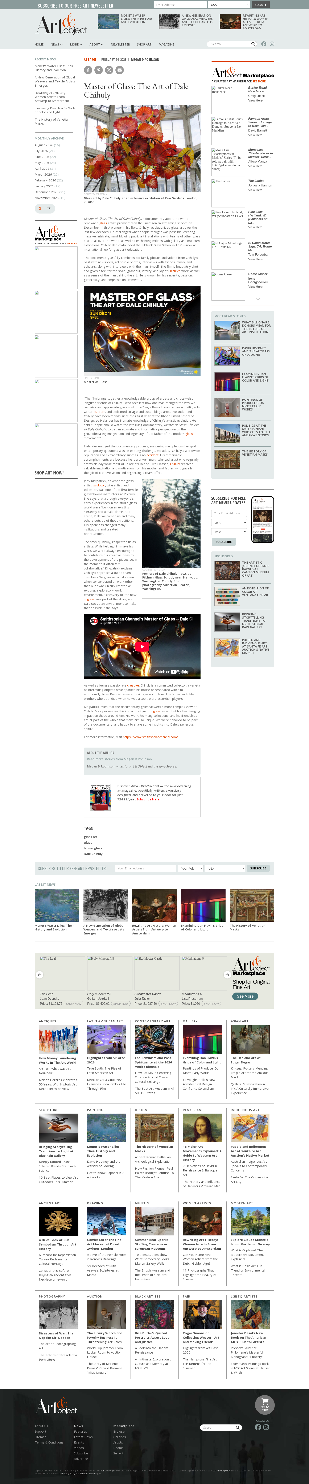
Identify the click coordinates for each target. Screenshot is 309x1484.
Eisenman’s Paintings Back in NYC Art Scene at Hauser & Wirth (250, 1368)
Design (141, 1110)
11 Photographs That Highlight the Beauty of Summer (199, 1274)
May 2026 (42, 162)
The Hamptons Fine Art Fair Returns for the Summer (200, 1363)
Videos (79, 1448)
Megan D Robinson (145, 59)
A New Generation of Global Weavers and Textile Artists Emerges (197, 20)
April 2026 (42, 168)
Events (79, 1442)
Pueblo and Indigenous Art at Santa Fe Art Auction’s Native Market (255, 646)
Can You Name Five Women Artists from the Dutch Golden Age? (200, 1258)
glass (88, 842)
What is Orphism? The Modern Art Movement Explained (247, 1254)
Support (40, 1431)
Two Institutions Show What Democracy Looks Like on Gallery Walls (152, 1258)
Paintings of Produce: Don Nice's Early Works (253, 404)
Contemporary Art (153, 1021)
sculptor (99, 485)
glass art (91, 837)
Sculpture (48, 1110)
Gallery (190, 1021)
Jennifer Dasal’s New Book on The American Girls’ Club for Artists (248, 1337)
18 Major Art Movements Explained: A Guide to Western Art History (202, 1153)
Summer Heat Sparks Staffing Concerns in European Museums (151, 1244)
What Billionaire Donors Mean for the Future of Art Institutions (256, 327)
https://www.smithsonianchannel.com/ (150, 737)
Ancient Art (50, 1203)
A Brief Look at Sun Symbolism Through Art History (58, 1244)
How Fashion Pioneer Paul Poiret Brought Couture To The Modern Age (154, 1172)
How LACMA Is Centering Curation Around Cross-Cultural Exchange (153, 1077)
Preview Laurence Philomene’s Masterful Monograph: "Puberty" (247, 1352)
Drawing (95, 1203)
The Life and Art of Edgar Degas (246, 1060)
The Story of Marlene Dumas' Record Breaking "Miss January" (105, 1368)
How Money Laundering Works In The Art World (57, 1060)
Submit (261, 5)
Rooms (118, 1448)
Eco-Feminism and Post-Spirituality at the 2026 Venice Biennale (154, 1062)
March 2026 (43, 174)
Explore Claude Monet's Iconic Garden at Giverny (250, 1242)
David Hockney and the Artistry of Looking (256, 351)
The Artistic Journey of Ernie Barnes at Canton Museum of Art (255, 568)
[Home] (61, 24)
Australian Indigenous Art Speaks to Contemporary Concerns (249, 1165)
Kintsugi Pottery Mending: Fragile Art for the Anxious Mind (249, 1072)
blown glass (93, 848)
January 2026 (44, 186)
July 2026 (41, 151)
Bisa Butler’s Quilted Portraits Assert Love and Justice (152, 1337)
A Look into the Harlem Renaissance (151, 1350)
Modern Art (242, 1203)
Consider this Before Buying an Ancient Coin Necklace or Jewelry (55, 1274)
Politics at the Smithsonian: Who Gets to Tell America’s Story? (256, 430)
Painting (95, 1110)
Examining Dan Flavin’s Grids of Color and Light (55, 110)
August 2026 (44, 145)
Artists (118, 1442)
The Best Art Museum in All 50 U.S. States (154, 1090)
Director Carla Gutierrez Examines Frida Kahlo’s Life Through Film (106, 1084)
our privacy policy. (222, 1470)
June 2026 (42, 157)
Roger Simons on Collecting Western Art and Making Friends (201, 1337)
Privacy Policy (68, 1473)
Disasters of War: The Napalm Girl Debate (56, 1335)
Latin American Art (105, 1021)
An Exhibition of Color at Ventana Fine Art (256, 591)
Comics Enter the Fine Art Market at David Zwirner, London (104, 1244)
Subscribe (224, 541)
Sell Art (118, 1453)
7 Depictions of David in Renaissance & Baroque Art (200, 1170)
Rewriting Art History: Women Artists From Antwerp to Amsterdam (255, 21)
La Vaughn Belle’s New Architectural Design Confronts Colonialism (199, 1084)
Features (80, 1431)
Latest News (45, 884)
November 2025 (47, 198)
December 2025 (46, 192)
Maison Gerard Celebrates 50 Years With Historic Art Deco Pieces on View (58, 1084)
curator (99, 411)
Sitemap (40, 1437)
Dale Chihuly (93, 854)
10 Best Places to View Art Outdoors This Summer (58, 1179)
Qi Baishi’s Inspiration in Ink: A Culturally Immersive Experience (250, 1088)
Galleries (119, 1437)
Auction (95, 1296)
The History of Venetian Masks (52, 121)
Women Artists (197, 1203)
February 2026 (45, 180)
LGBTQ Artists (244, 1296)
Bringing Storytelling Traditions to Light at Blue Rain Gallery (253, 620)
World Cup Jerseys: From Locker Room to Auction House (105, 1352)
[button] (88, 70)
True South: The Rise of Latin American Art (104, 1070)
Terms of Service (87, 1473)
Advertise (81, 1459)
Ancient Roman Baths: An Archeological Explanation (153, 1159)
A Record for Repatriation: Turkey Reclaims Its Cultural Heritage (58, 1259)
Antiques (47, 1021)
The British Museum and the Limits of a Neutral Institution (152, 1274)
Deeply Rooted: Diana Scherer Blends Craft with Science (57, 1166)
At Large (90, 59)
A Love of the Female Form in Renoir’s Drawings (106, 1256)
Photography (52, 1296)
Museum (142, 1203)
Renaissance (194, 1110)
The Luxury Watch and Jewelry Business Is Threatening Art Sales (104, 1337)
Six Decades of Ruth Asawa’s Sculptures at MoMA (103, 1270)
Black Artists (148, 1296)
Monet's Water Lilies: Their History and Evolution (136, 18)
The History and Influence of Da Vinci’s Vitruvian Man (202, 1183)
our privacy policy (109, 1470)
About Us (41, 1426)
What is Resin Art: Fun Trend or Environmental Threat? (248, 1270)
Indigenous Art (245, 1110)
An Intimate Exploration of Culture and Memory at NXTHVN (154, 1363)
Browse (119, 1431)
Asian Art (240, 1021)
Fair (186, 1296)
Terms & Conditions (49, 1442)
